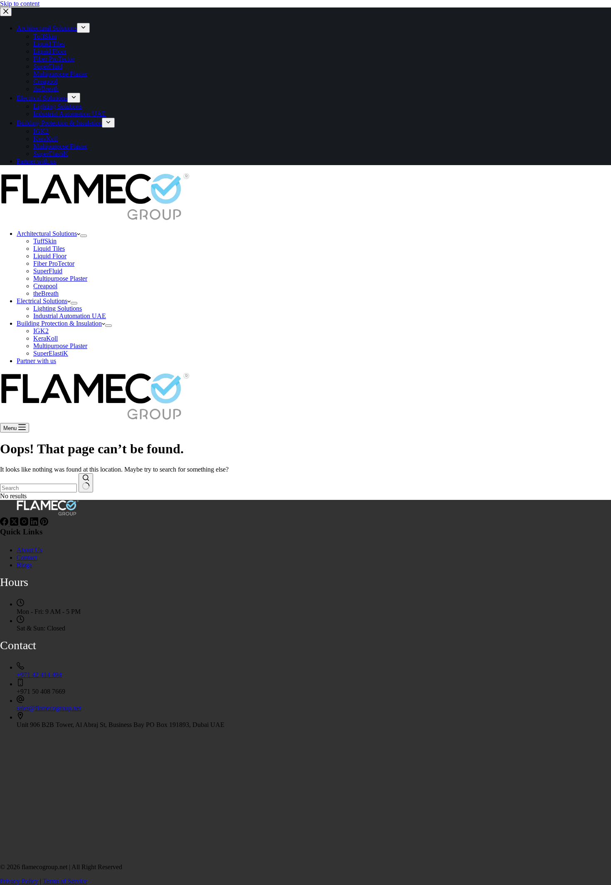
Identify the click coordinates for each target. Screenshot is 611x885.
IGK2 (41, 330)
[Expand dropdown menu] (83, 236)
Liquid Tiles (49, 248)
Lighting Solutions (57, 308)
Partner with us (36, 360)
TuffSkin (45, 241)
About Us (29, 550)
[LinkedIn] (35, 523)
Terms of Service (65, 881)
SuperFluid (47, 270)
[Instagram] (25, 523)
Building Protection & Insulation (59, 323)
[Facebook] (5, 523)
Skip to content (19, 3)
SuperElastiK (50, 353)
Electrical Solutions (42, 300)
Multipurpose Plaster (60, 278)
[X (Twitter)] (15, 523)
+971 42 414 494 (39, 674)
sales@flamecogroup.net (49, 708)
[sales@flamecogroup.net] (20, 700)
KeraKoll (45, 338)
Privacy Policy (19, 881)
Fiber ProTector (53, 263)
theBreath (46, 293)
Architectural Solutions (47, 233)
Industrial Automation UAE (69, 315)
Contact (27, 557)
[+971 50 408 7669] (20, 683)
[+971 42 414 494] (20, 667)
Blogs (24, 565)
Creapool (45, 285)
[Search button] (86, 482)
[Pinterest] (44, 523)
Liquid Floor (50, 256)
